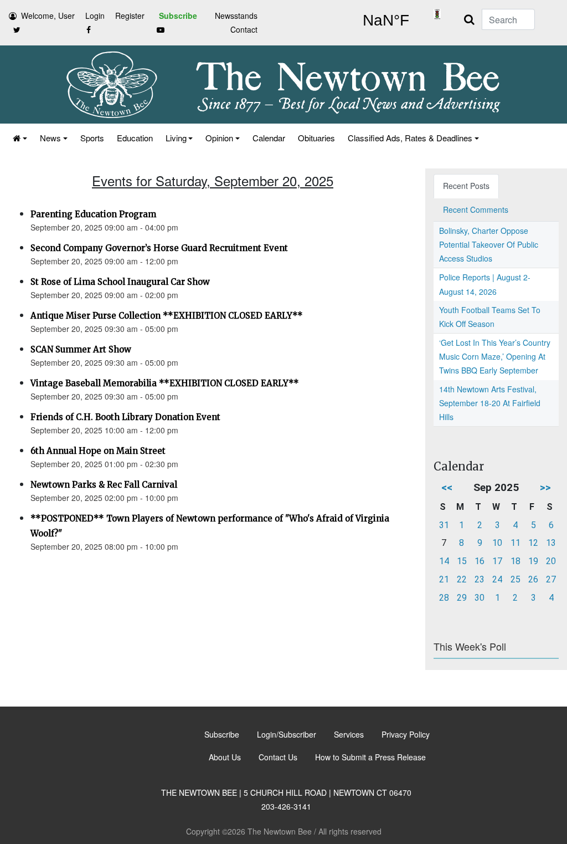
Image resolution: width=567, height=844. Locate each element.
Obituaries (316, 138)
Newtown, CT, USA (385, 20)
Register (130, 15)
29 (462, 597)
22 (462, 579)
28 (444, 597)
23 (479, 579)
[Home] (19, 138)
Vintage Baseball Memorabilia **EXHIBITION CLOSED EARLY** (164, 383)
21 (444, 579)
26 (533, 579)
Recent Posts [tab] (466, 185)
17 (497, 561)
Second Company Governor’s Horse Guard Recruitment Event (159, 248)
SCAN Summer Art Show (80, 349)
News (50, 138)
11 (515, 543)
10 (497, 543)
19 (533, 561)
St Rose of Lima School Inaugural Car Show (120, 282)
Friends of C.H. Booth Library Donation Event (125, 417)
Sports (92, 138)
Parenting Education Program (93, 214)
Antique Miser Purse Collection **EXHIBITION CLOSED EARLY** (166, 315)
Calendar (268, 138)
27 (551, 579)
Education (135, 138)
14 (444, 561)
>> (545, 487)
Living (176, 138)
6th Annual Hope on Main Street (98, 451)
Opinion (219, 138)
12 (533, 543)
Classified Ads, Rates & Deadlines (410, 138)
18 (515, 561)
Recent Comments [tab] (475, 209)
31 (444, 525)
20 (551, 561)
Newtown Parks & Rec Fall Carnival (103, 484)
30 (479, 597)
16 (479, 561)
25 (515, 579)
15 (462, 561)
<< (446, 487)
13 (551, 543)
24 (497, 579)
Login (95, 15)
